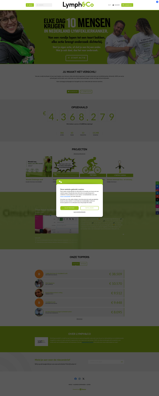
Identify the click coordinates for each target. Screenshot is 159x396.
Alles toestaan (69, 208)
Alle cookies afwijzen (79, 212)
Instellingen (89, 208)
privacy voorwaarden (65, 196)
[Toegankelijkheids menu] (157, 2)
